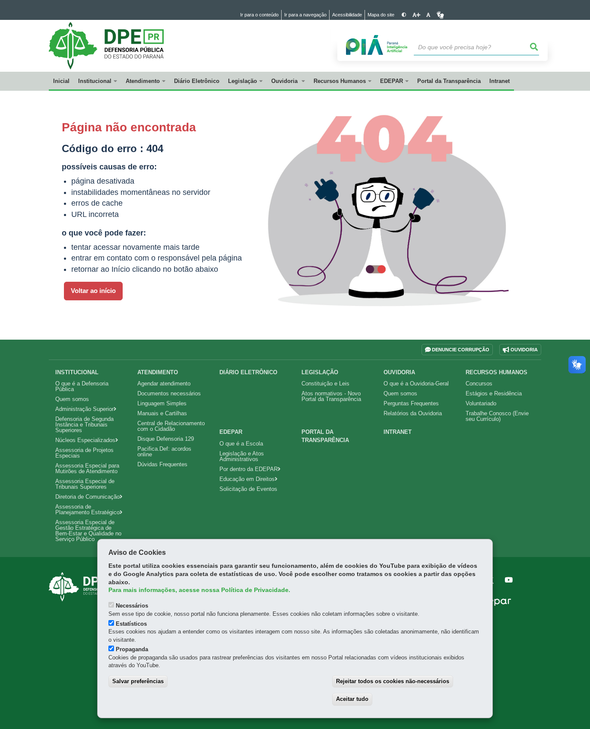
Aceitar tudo (352, 699)
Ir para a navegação (305, 14)
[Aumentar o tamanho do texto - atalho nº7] (416, 15)
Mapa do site (381, 14)
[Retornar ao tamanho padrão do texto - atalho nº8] (428, 15)
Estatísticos (131, 624)
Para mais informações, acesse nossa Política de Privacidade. (199, 590)
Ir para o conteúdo (259, 14)
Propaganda (132, 649)
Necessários (132, 605)
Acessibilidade (347, 14)
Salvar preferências (138, 681)
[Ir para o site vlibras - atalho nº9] (440, 15)
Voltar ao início (93, 290)
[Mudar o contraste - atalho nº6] (404, 15)
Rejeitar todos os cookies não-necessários (392, 681)
